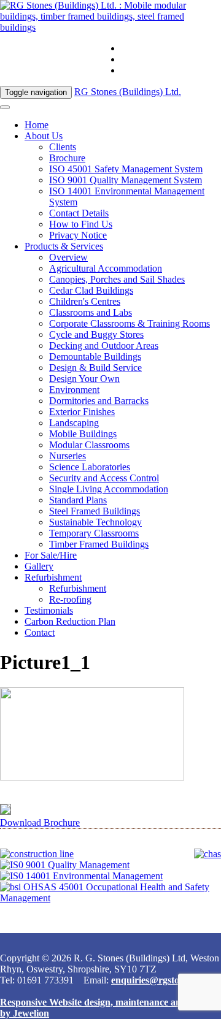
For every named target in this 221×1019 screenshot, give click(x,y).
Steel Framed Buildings (94, 511)
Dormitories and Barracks (99, 400)
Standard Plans (78, 500)
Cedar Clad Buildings (91, 290)
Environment (74, 389)
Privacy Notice (78, 235)
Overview (68, 257)
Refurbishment (53, 577)
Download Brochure (40, 822)
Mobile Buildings (83, 434)
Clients (62, 147)
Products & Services (64, 246)
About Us (44, 136)
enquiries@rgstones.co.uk (171, 59)
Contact (40, 632)
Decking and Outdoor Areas (103, 345)
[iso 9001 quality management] (65, 865)
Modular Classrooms (89, 445)
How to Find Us (80, 224)
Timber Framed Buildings (99, 544)
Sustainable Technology (95, 522)
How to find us (150, 70)
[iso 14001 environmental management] (81, 876)
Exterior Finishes (82, 411)
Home (36, 125)
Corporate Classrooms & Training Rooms (129, 323)
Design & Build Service (95, 367)
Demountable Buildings (95, 356)
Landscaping (74, 423)
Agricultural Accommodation (105, 268)
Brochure (67, 158)
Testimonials (49, 610)
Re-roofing (70, 599)
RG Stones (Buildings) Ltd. (127, 91)
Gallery (39, 566)
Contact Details (79, 213)
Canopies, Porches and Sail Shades (117, 279)
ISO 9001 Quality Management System (125, 180)
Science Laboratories (89, 467)
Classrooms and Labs (90, 312)
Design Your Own (84, 378)
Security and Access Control (104, 478)
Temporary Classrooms (94, 533)
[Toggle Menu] (5, 107)
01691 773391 (149, 48)
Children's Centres (84, 301)
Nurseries (67, 456)
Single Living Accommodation (108, 489)
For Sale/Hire (51, 555)
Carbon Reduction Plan (70, 621)
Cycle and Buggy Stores (96, 334)
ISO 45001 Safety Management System (126, 169)
